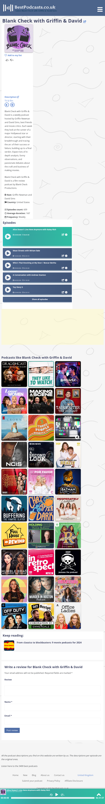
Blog (34, 775)
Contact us (59, 775)
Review (8, 679)
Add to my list (15, 55)
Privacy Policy (53, 780)
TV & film (9, 100)
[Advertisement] (25, 78)
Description (11, 97)
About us (45, 775)
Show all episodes (40, 299)
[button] (101, 6)
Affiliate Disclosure (74, 780)
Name (8, 702)
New (25, 775)
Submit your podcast (32, 780)
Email (8, 715)
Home (15, 775)
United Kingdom (85, 775)
